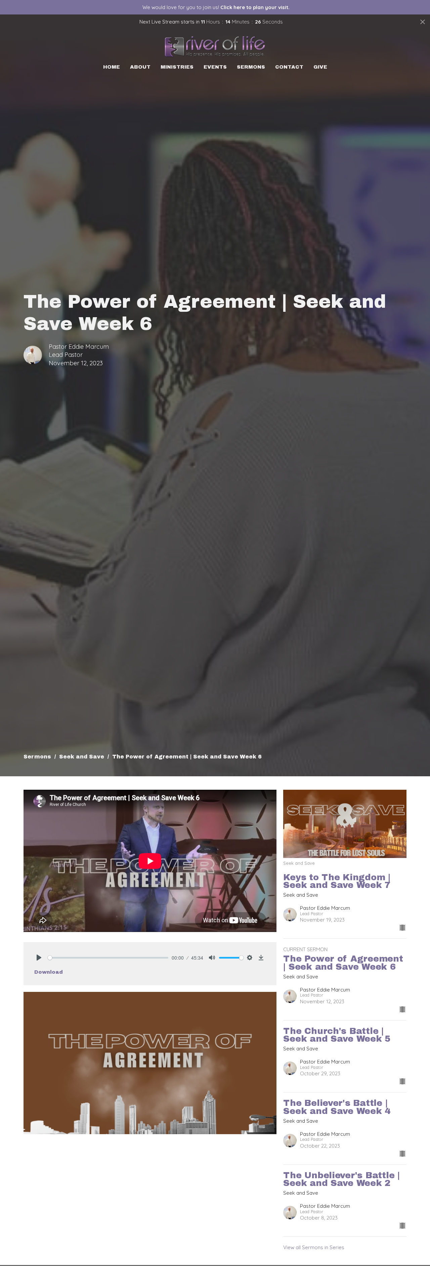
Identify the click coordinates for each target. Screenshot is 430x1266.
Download (48, 972)
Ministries (177, 67)
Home (111, 67)
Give (320, 67)
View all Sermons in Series (313, 1247)
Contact (289, 67)
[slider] (108, 958)
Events (215, 67)
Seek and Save (81, 756)
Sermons (251, 67)
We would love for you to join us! (216, 7)
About (140, 67)
